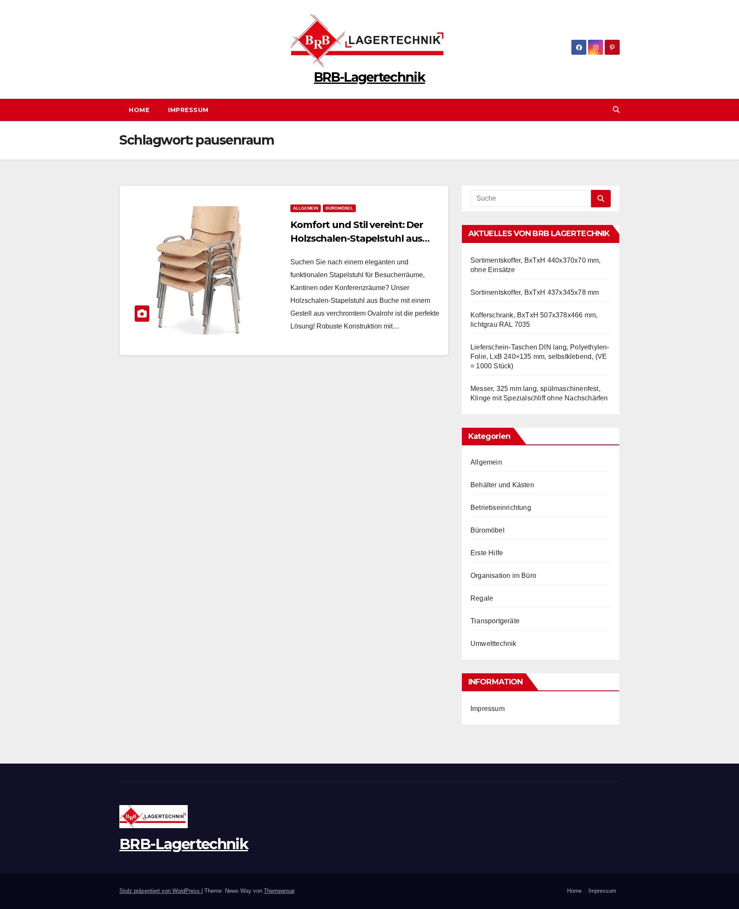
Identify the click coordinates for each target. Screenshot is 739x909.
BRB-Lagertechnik (369, 77)
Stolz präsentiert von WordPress (160, 891)
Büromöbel (339, 208)
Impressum (188, 110)
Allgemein (305, 208)
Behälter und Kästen (502, 485)
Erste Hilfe (486, 553)
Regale (481, 598)
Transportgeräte (495, 621)
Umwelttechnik (493, 643)
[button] (616, 109)
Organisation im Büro (503, 575)
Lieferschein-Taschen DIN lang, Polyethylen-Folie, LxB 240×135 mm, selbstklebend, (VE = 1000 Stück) (539, 356)
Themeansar (279, 891)
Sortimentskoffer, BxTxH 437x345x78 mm (534, 292)
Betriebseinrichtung (500, 507)
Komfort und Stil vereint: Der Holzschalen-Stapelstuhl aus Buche (356, 238)
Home (139, 110)
